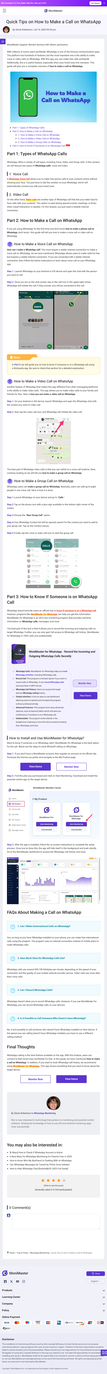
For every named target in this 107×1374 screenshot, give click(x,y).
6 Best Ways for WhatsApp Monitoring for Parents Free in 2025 (41, 1156)
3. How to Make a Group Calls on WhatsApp (39, 142)
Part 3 (17, 364)
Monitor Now (71, 767)
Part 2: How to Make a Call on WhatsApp (33, 131)
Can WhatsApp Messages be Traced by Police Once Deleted (39, 1164)
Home (12, 1252)
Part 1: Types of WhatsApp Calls (28, 127)
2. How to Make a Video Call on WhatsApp (39, 138)
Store (97, 1273)
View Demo (35, 766)
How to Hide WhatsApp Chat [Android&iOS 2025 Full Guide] (39, 1168)
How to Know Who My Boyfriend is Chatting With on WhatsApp (41, 1160)
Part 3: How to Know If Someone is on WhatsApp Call (39, 146)
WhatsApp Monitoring (45, 1113)
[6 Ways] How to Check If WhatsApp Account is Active (36, 1152)
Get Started (95, 3)
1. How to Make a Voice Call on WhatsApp (39, 135)
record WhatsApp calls (54, 682)
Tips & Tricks (22, 1252)
